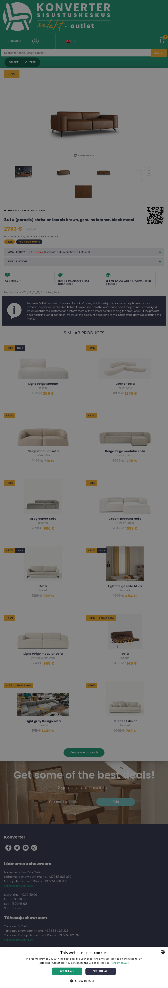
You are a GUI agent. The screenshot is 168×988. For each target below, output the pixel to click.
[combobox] (163, 952)
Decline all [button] (100, 971)
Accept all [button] (67, 971)
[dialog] (84, 967)
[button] (83, 980)
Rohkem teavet (120, 962)
